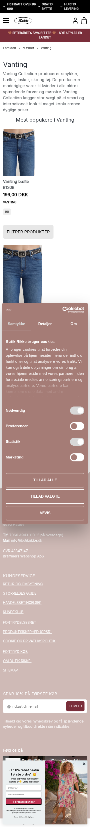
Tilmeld (75, 706)
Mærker (28, 48)
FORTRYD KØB (15, 651)
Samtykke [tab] (16, 324)
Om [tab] (73, 324)
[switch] (77, 426)
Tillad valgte (45, 496)
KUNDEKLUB (13, 612)
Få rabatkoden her (23, 801)
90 (7, 212)
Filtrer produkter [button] (28, 231)
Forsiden (9, 48)
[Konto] (75, 20)
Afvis (45, 513)
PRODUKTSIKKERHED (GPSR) (27, 632)
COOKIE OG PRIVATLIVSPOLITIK (29, 641)
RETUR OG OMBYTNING (23, 584)
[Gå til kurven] (84, 20)
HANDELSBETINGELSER (22, 602)
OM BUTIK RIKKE (17, 661)
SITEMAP (10, 670)
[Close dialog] (84, 763)
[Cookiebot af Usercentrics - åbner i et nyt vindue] (63, 309)
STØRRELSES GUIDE (19, 593)
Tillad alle (45, 480)
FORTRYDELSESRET (19, 622)
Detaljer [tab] (45, 324)
